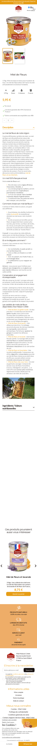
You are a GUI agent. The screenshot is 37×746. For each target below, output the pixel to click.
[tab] (18, 127)
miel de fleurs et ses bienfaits (16, 174)
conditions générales (18, 674)
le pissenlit (14, 214)
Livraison (18, 695)
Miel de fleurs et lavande (16, 337)
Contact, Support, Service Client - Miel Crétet (18, 718)
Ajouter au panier (19, 594)
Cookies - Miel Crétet (18, 709)
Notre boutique (18, 698)
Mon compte (18, 692)
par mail (18, 635)
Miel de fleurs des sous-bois (18, 362)
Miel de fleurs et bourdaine (17, 350)
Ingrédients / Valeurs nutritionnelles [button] (12, 407)
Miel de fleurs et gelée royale (18, 310)
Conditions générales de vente (18, 715)
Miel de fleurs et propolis (17, 323)
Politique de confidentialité (18, 712)
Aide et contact (18, 701)
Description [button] (7, 127)
